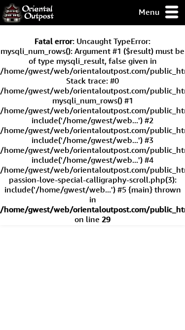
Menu (150, 12)
